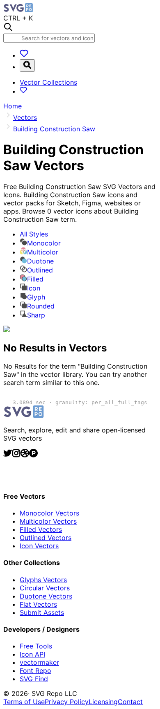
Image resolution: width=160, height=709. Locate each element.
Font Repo (35, 670)
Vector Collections (48, 82)
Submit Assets (42, 612)
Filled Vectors (41, 529)
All (34, 234)
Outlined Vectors (45, 537)
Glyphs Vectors (43, 580)
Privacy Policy (67, 702)
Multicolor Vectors (48, 521)
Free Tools (36, 646)
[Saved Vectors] (24, 55)
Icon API (32, 654)
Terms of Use (24, 702)
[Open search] (27, 65)
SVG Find (34, 679)
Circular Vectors (45, 588)
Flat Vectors (38, 604)
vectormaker (39, 662)
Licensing (103, 702)
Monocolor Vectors (49, 513)
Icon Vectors (39, 546)
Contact (130, 702)
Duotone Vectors (46, 596)
